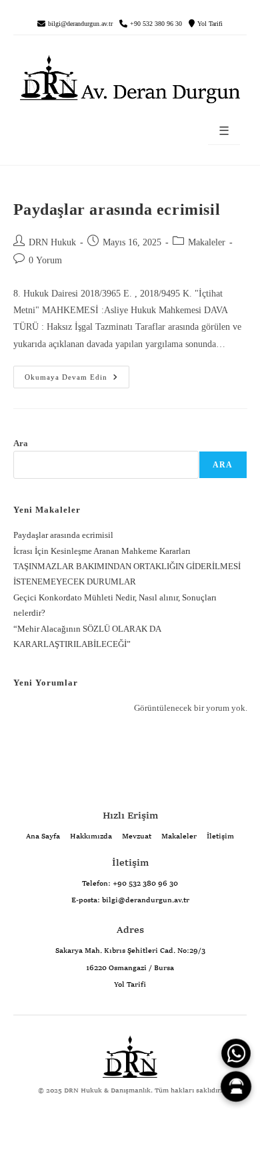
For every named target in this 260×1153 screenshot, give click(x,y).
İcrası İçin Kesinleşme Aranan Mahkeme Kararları (102, 551)
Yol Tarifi (210, 24)
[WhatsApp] (236, 1053)
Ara (20, 443)
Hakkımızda (91, 836)
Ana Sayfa (43, 836)
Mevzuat (136, 836)
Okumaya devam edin (60, 373)
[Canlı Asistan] (236, 1086)
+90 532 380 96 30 (156, 24)
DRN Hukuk (52, 242)
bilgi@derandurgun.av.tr (80, 24)
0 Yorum (45, 260)
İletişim (220, 836)
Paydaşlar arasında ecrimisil (117, 209)
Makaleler (206, 242)
